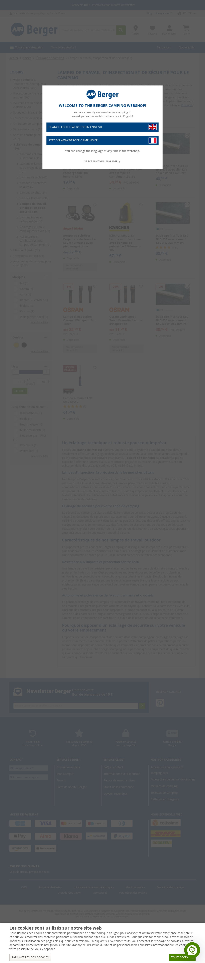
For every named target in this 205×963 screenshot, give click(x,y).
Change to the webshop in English (75, 127)
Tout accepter (182, 957)
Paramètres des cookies (30, 957)
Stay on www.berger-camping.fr (73, 140)
